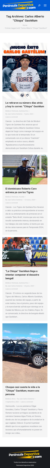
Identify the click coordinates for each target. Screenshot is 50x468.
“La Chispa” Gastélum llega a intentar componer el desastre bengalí (22, 275)
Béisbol (8, 111)
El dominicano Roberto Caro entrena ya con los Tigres (21, 190)
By (13, 114)
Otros (13, 399)
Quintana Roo (23, 111)
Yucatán (22, 197)
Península (15, 111)
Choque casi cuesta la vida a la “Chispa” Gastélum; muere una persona (22, 391)
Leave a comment (11, 117)
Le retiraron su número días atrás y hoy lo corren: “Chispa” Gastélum (24, 104)
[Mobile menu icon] (45, 5)
